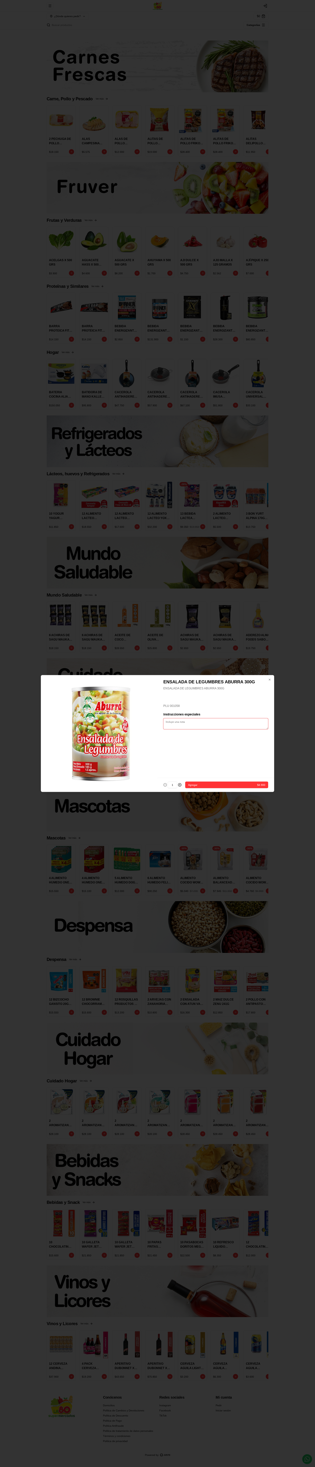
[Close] (269, 679)
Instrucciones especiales (181, 714)
